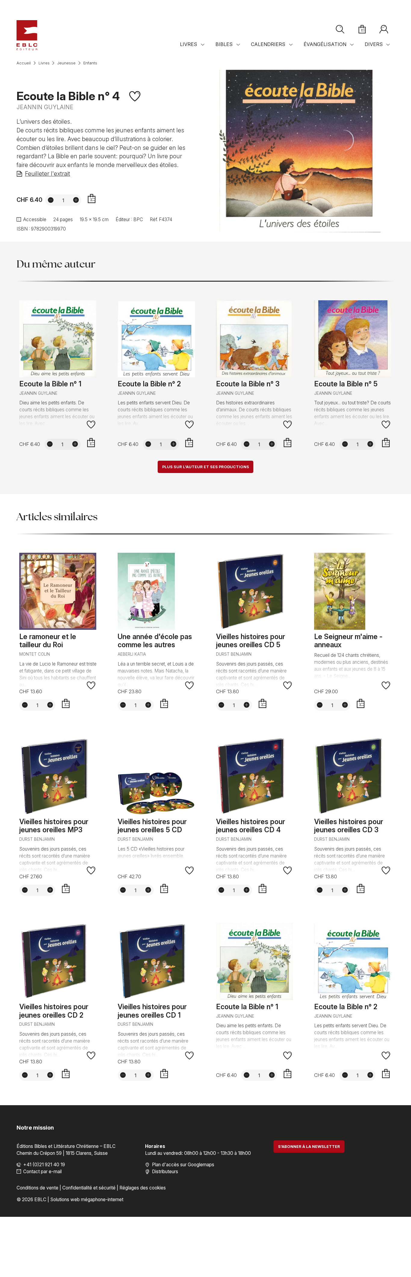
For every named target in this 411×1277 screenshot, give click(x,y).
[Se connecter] (384, 29)
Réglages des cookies (142, 1188)
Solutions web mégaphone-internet (86, 1199)
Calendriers (268, 44)
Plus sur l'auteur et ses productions (205, 467)
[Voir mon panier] (362, 29)
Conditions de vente (37, 1188)
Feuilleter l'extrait (47, 173)
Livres (188, 44)
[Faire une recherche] (340, 29)
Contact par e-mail (42, 1171)
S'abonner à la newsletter (309, 1146)
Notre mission (35, 1127)
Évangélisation (325, 44)
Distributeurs (165, 1171)
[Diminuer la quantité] (50, 199)
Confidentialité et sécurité (89, 1188)
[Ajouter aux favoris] (135, 96)
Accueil (24, 63)
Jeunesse (66, 63)
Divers (374, 44)
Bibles (224, 44)
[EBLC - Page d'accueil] (27, 35)
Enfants (90, 63)
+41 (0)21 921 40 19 (44, 1164)
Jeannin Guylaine (45, 107)
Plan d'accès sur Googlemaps (183, 1164)
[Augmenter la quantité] (75, 199)
